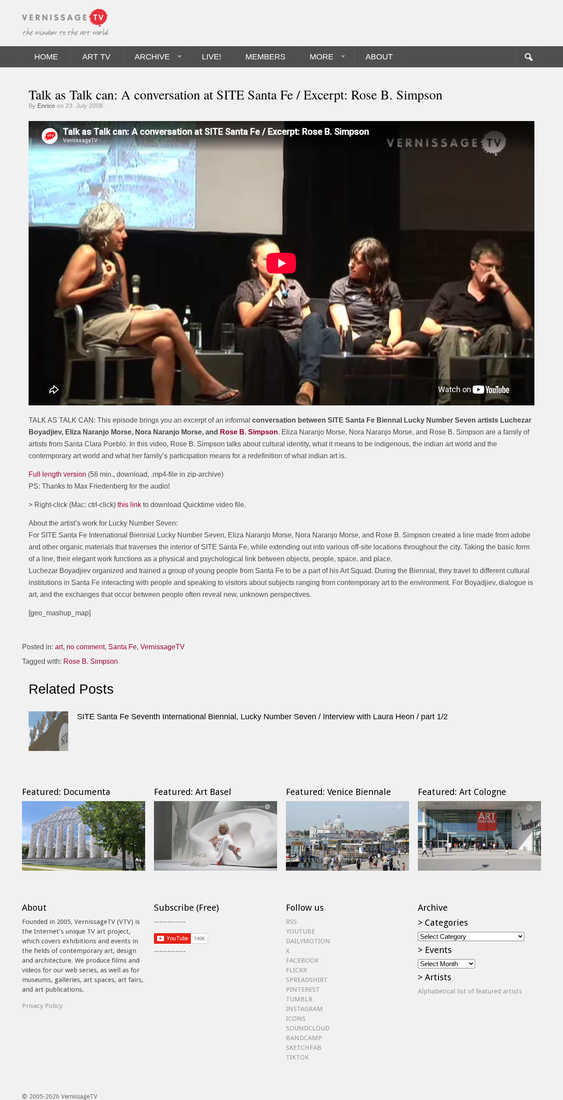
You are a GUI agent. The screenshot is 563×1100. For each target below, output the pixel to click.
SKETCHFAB (304, 1048)
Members (265, 56)
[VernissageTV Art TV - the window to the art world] (66, 23)
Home (46, 56)
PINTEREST (303, 989)
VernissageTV (162, 647)
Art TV (96, 56)
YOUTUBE (300, 931)
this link (129, 504)
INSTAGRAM (304, 1009)
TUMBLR (299, 999)
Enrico (46, 105)
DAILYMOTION (308, 941)
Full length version (57, 474)
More (321, 56)
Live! (211, 56)
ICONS (296, 1019)
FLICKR (296, 970)
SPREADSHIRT (307, 980)
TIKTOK (297, 1057)
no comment (85, 647)
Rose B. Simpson (248, 432)
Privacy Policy (42, 1006)
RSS (291, 922)
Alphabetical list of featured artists (470, 991)
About (379, 56)
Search (528, 56)
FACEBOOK (302, 960)
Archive (152, 56)
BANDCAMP (304, 1038)
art (59, 647)
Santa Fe (122, 647)
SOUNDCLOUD (307, 1028)
